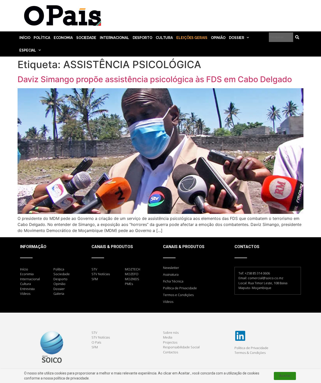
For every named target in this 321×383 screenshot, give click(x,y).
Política (42, 38)
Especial (27, 50)
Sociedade (86, 38)
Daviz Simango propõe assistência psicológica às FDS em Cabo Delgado (155, 79)
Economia (63, 38)
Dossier (236, 38)
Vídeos (168, 301)
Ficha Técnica (173, 281)
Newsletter (171, 267)
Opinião (218, 38)
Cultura (164, 38)
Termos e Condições (178, 295)
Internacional (114, 38)
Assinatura (171, 274)
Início (24, 38)
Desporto (142, 38)
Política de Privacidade (180, 288)
